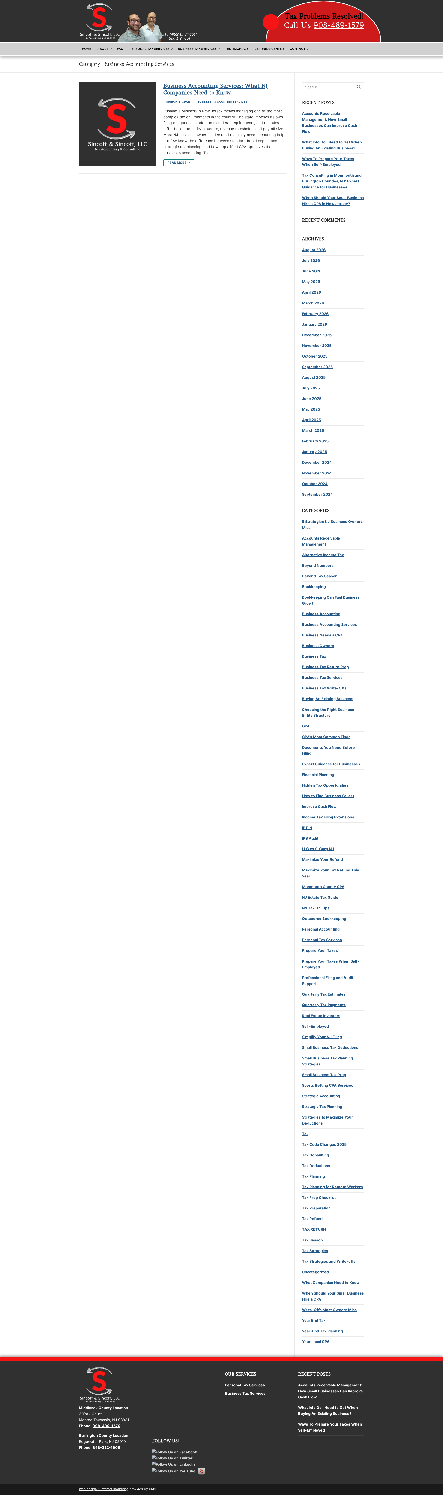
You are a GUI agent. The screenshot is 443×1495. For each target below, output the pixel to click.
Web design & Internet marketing (104, 1489)
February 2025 (315, 441)
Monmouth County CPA (323, 886)
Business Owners (318, 645)
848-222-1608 (106, 1447)
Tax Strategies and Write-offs (329, 1261)
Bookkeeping (314, 586)
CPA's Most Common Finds (326, 736)
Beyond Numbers (318, 565)
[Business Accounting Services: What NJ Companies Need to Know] (117, 124)
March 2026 (313, 303)
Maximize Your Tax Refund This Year (330, 873)
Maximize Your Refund (322, 859)
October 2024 (315, 483)
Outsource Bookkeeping (324, 918)
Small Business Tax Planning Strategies (327, 1061)
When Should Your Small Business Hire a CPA (333, 1296)
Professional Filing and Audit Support (327, 980)
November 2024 (317, 473)
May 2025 (311, 409)
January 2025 (314, 451)
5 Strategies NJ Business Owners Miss (332, 524)
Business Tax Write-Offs (324, 688)
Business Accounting (321, 614)
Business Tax (314, 656)
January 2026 (314, 324)
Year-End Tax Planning (322, 1331)
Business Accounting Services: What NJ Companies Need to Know (215, 89)
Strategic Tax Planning (322, 1106)
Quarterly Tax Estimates (324, 994)
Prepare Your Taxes (320, 950)
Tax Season (312, 1240)
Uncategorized (315, 1272)
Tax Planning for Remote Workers (332, 1187)
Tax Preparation (316, 1208)
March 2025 (313, 430)
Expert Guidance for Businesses (331, 764)
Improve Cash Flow (319, 806)
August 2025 (314, 377)
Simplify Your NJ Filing (322, 1037)
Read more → (179, 162)
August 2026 (314, 250)
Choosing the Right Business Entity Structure (328, 712)
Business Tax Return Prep (325, 667)
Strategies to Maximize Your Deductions (327, 1120)
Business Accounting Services (222, 101)
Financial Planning (318, 774)
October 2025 (314, 356)
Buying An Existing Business (327, 698)
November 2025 (317, 345)
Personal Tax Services (322, 939)
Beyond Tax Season (320, 576)
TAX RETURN (314, 1229)
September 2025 (317, 366)
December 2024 (317, 462)
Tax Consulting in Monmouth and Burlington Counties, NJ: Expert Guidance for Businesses (332, 181)
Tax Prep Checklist (319, 1197)
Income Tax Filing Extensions (328, 817)
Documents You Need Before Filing (328, 750)
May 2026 (311, 281)
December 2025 (317, 335)
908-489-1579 (339, 25)
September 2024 (317, 494)
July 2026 (311, 260)
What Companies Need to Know (331, 1282)
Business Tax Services (322, 677)
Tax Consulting (315, 1155)
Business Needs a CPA (322, 635)
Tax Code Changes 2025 (324, 1144)
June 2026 (312, 271)
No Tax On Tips (315, 908)
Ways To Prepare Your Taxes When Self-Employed (328, 161)
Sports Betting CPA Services (327, 1085)
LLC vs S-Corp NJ (318, 849)
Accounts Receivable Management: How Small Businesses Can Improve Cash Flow (329, 122)
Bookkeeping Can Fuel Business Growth (331, 600)
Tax (305, 1133)
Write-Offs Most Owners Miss (329, 1309)
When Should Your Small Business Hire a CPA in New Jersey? (333, 200)
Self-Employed (315, 1026)
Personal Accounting (321, 929)
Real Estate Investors (321, 1015)
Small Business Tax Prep (324, 1074)
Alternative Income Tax (323, 554)
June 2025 (311, 398)
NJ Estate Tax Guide (320, 897)
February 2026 (315, 313)
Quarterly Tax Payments (324, 1005)
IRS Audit (310, 838)
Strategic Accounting (321, 1096)
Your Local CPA (315, 1341)
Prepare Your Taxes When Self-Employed (330, 964)
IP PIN (307, 827)
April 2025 (311, 420)
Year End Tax (314, 1320)
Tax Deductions (316, 1165)
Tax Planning (313, 1176)
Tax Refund (312, 1218)
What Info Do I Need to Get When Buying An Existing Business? (332, 145)
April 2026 (311, 292)
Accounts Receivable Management (321, 541)
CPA (306, 726)
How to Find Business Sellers (328, 796)
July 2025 (311, 388)
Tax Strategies (315, 1250)
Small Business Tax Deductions (330, 1047)
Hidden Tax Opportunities (325, 785)
